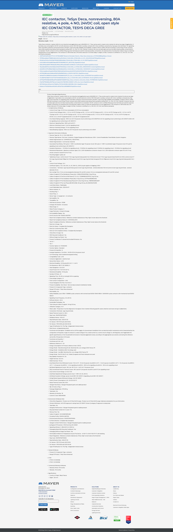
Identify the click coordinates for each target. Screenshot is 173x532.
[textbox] (115, 5)
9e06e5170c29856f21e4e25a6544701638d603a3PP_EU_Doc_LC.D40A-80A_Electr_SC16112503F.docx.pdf (71, 75)
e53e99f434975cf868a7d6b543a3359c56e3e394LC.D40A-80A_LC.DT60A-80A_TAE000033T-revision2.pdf (72, 69)
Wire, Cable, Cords (74, 508)
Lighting (72, 499)
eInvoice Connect (43, 493)
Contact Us (117, 8)
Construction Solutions (97, 506)
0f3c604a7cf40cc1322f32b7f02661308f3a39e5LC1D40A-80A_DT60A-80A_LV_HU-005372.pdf (68, 60)
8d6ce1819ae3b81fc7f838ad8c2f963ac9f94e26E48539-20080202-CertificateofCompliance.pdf (69, 64)
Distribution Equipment (76, 497)
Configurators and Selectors (77, 488)
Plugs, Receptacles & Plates (77, 504)
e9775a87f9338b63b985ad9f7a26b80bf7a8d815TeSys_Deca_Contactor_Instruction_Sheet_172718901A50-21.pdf (73, 80)
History (115, 493)
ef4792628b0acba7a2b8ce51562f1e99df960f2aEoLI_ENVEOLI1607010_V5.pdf (64, 73)
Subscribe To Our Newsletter (46, 498)
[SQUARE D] (48, 15)
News (114, 491)
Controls (77, 499)
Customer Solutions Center (98, 493)
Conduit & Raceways (75, 491)
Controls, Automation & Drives (77, 493)
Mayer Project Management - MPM (100, 497)
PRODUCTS (73, 487)
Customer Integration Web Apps (121, 507)
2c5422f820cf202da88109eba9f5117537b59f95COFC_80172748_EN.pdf (62, 62)
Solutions (52, 8)
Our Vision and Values (118, 495)
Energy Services (96, 510)
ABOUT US (116, 487)
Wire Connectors (74, 510)
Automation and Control (98, 508)
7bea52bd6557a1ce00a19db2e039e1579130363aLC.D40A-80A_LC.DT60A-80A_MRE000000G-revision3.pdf (72, 67)
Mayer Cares (116, 497)
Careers (106, 8)
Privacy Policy (131, 530)
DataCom (72, 495)
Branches (85, 8)
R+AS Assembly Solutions (98, 495)
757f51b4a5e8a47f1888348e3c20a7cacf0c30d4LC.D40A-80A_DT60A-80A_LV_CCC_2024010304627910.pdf (72, 58)
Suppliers (74, 8)
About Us (96, 8)
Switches (72, 506)
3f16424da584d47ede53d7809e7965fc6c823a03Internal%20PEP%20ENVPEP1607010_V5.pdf (68, 71)
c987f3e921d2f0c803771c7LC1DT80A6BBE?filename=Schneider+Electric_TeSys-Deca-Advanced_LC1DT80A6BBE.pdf (75, 56)
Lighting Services (96, 512)
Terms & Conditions (123, 530)
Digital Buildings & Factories (99, 488)
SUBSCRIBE (43, 504)
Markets (64, 8)
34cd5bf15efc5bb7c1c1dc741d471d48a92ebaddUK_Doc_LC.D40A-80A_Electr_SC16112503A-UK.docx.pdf (71, 77)
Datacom (94, 501)
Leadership (116, 488)
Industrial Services (96, 504)
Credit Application (43, 491)
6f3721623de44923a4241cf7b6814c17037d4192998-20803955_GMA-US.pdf (63, 84)
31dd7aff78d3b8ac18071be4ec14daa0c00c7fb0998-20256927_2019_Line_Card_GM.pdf (67, 82)
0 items (132, 1)
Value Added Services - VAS (98, 499)
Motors (72, 501)
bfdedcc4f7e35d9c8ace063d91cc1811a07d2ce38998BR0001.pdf (60, 86)
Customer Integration (97, 491)
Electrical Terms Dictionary (119, 505)
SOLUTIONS (95, 487)
